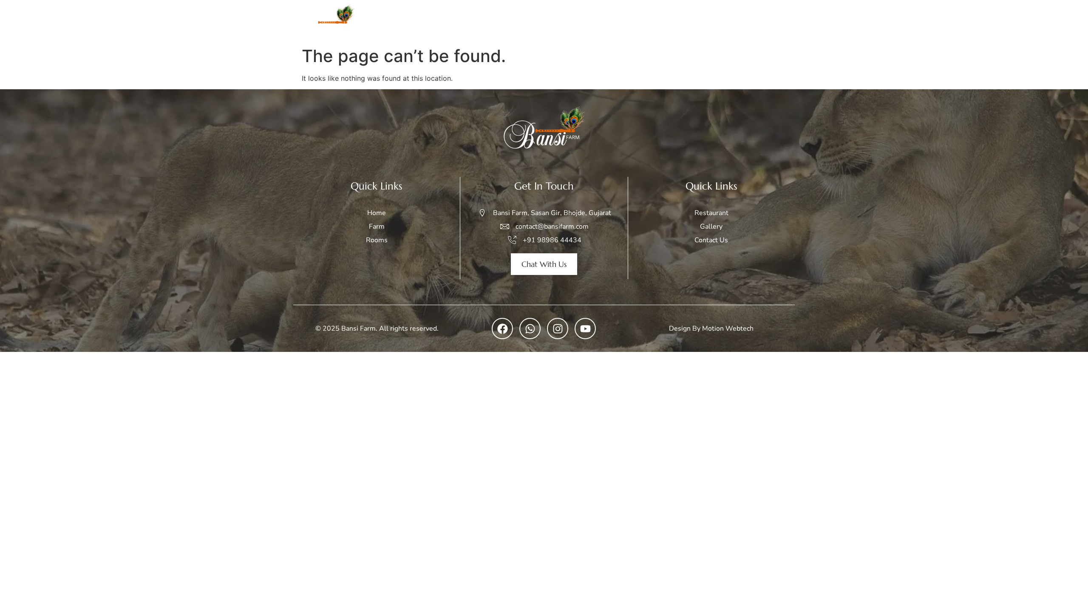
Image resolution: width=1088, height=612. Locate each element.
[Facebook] (502, 328)
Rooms (599, 21)
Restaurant (719, 21)
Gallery (676, 21)
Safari (633, 21)
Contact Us (769, 21)
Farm (566, 21)
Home (535, 21)
